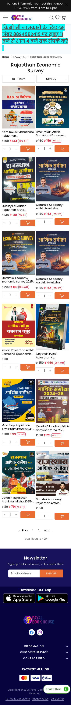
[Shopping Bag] (63, 17)
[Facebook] (32, 632)
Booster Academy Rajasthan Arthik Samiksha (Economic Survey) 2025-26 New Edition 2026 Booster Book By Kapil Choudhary (51, 501)
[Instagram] (40, 632)
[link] (51, 17)
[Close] (66, 4)
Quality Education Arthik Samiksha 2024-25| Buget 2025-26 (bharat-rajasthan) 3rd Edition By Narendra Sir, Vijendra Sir (52, 428)
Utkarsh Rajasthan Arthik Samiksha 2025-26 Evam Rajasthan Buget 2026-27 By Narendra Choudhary (17, 499)
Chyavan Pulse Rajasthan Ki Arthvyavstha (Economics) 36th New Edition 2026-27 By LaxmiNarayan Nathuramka (52, 355)
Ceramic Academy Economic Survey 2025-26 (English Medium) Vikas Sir (18, 279)
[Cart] (27, 148)
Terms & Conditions (17, 698)
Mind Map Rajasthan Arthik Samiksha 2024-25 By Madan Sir (17, 427)
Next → (48, 530)
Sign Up (51, 573)
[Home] (22, 18)
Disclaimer (57, 698)
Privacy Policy (40, 698)
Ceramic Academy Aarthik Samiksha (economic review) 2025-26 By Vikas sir (49, 280)
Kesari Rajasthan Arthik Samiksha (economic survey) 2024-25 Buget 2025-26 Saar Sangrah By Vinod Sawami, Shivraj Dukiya (18, 352)
